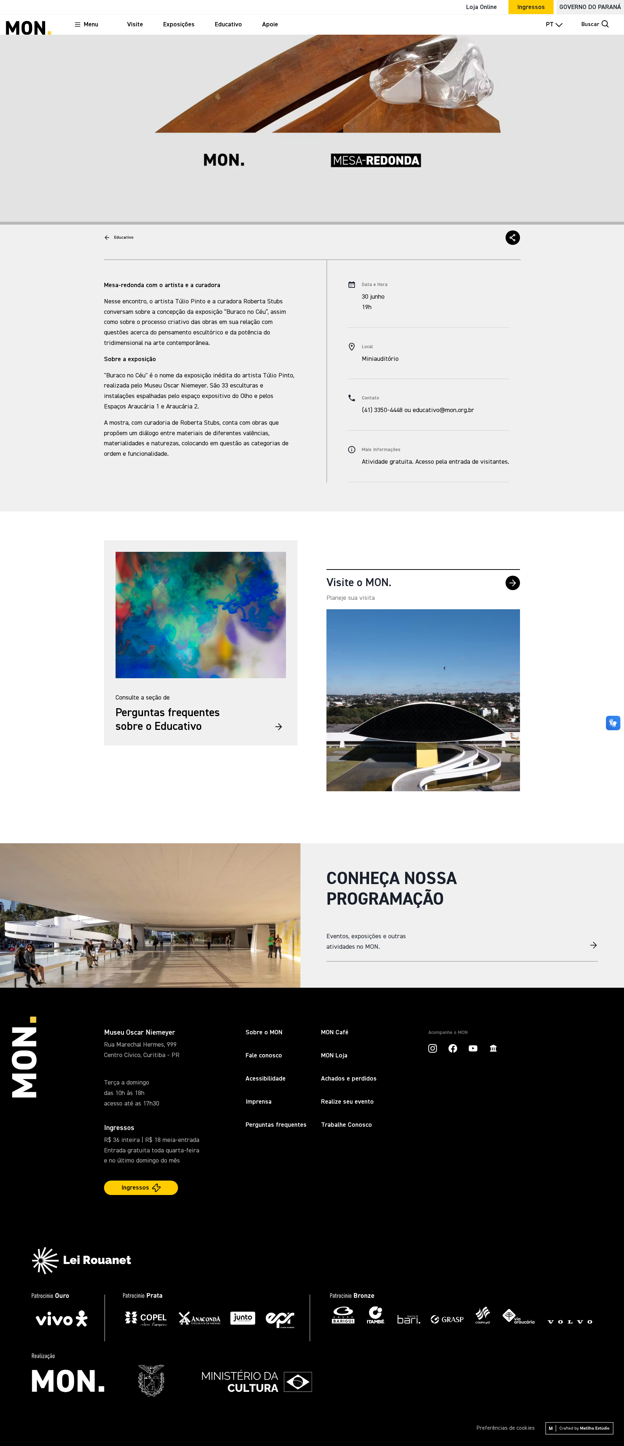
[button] (513, 237)
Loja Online (481, 7)
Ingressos (531, 7)
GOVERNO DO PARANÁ (590, 7)
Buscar (590, 24)
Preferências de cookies (505, 1428)
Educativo (124, 237)
